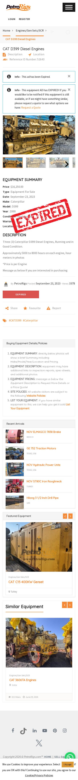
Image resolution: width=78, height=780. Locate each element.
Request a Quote (31, 107)
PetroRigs (20, 283)
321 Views (16, 697)
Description (14, 54)
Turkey (30, 486)
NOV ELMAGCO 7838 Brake (44, 432)
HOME (47, 756)
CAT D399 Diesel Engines (20, 39)
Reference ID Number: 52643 (26, 59)
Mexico (30, 437)
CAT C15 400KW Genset (26, 582)
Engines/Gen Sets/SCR (30, 30)
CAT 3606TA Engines (22, 680)
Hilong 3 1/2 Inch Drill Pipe (43, 498)
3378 (72, 283)
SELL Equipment (64, 756)
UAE (28, 503)
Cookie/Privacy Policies (39, 775)
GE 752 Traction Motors (41, 448)
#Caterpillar (30, 320)
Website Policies (36, 395)
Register (24, 19)
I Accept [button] (67, 764)
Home (6, 30)
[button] (4, 19)
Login (11, 19)
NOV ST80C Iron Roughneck (44, 481)
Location (38, 54)
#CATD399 (15, 320)
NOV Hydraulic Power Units (43, 465)
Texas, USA (31, 453)
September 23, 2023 (48, 283)
